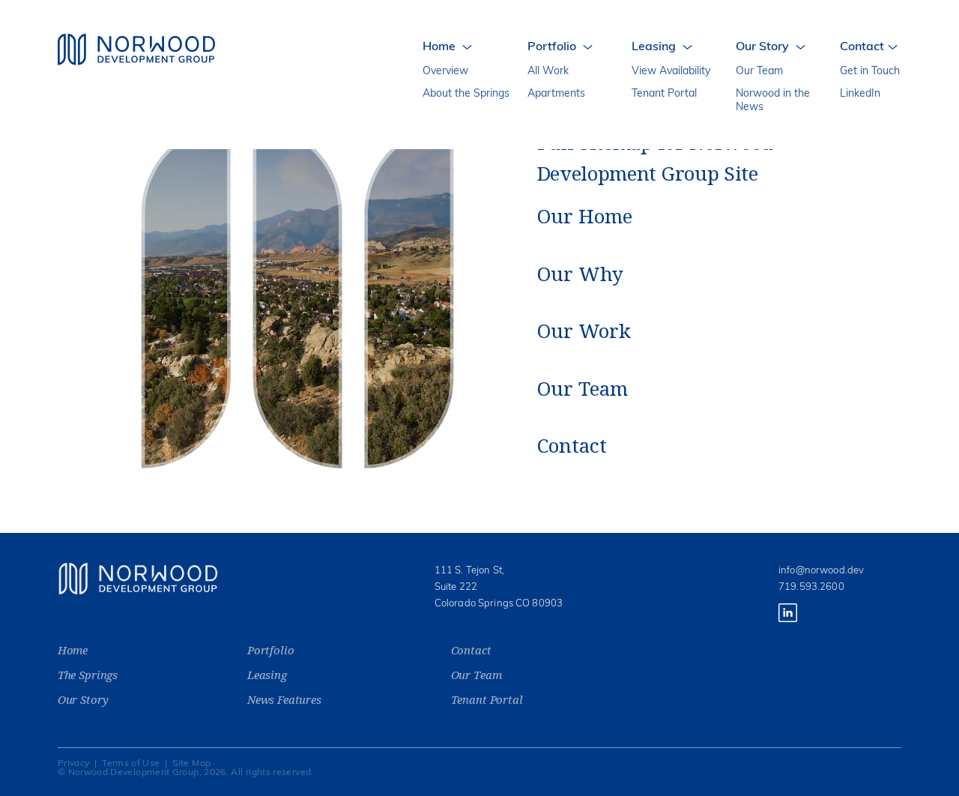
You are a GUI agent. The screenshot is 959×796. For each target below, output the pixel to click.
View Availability (671, 71)
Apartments (556, 94)
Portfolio (270, 649)
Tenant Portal (664, 94)
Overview (445, 71)
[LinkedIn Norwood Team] (787, 619)
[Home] (136, 49)
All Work (548, 71)
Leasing (267, 674)
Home (73, 649)
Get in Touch (870, 71)
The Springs (88, 674)
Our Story (83, 699)
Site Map (191, 763)
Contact (471, 649)
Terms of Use (131, 763)
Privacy (74, 763)
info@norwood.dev (821, 571)
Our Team (759, 71)
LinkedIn (860, 94)
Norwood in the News (773, 100)
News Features (284, 699)
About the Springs (466, 94)
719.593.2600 (811, 587)
